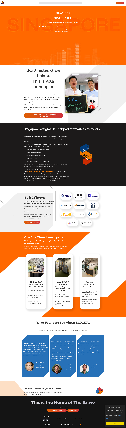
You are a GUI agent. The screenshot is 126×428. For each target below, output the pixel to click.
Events (80, 418)
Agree (114, 423)
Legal (79, 425)
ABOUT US (42, 3)
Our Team (74, 418)
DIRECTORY (59, 3)
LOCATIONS (68, 3)
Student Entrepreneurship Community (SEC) (41, 171)
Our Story (58, 418)
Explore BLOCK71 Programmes (56, 410)
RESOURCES (77, 3)
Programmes (66, 418)
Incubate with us (73, 410)
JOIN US (51, 3)
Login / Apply (120, 2)
